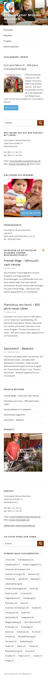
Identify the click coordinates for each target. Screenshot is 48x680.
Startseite (8, 29)
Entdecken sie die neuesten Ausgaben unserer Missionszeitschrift (20, 252)
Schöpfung (29, 598)
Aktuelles (7, 35)
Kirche (36, 631)
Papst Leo (24, 655)
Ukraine (10, 636)
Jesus (24, 603)
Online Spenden (11, 46)
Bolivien (33, 574)
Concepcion (11, 612)
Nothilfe (10, 579)
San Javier (11, 641)
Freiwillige (27, 627)
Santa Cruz (11, 593)
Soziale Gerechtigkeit (15, 588)
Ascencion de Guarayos (17, 569)
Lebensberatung (13, 583)
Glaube (36, 607)
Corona (30, 651)
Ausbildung (26, 641)
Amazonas (23, 631)
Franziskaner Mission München (22, 17)
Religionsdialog (13, 622)
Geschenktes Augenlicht (14, 414)
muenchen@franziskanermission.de (25, 161)
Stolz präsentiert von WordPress (17, 674)
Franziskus (11, 603)
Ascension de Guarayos (17, 607)
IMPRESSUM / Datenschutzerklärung (19, 525)
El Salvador (11, 627)
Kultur (26, 612)
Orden (9, 646)
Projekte (7, 41)
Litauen (37, 655)
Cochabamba (25, 559)
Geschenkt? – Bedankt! (19, 348)
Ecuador (10, 655)
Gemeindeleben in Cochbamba (17, 409)
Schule (34, 588)
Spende (23, 579)
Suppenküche (12, 598)
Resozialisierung (13, 651)
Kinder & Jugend (32, 564)
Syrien (9, 631)
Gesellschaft (12, 564)
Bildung (35, 579)
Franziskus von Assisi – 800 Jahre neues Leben (22, 306)
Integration (27, 617)
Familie (33, 646)
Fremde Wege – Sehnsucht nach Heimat (21, 395)
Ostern (21, 646)
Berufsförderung (26, 636)
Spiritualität (11, 617)
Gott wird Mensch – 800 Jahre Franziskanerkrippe (21, 67)
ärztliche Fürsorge (15, 574)
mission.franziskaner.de (19, 164)
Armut (10, 559)
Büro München (32, 622)
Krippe (9, 660)
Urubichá (26, 593)
